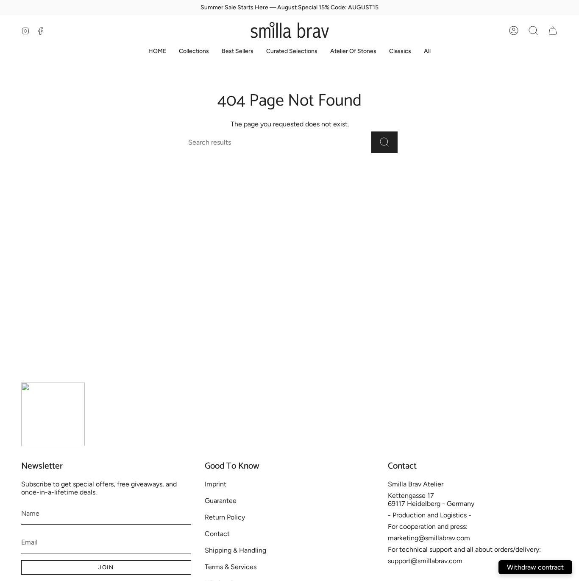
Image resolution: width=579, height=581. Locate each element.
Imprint (215, 484)
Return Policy (225, 517)
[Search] (384, 142)
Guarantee (221, 501)
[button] (533, 30)
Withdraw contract (535, 567)
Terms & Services (230, 567)
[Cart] (552, 30)
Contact (217, 534)
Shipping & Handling (235, 550)
